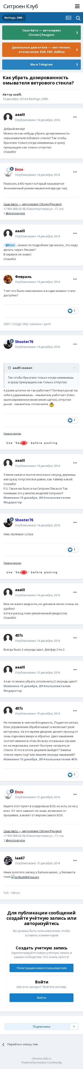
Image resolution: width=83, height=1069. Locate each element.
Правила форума (12, 433)
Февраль (23, 276)
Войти (41, 998)
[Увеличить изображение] (52, 404)
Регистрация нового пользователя (41, 968)
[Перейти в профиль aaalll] (8, 117)
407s (19, 635)
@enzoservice (15, 213)
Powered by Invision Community (41, 1062)
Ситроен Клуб (20, 6)
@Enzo (10, 245)
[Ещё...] (75, 117)
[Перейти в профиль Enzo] (8, 172)
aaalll (17, 94)
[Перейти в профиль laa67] (8, 860)
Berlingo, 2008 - (39, 99)
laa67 (20, 858)
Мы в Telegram (41, 64)
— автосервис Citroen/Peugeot (33, 204)
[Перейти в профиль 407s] (8, 638)
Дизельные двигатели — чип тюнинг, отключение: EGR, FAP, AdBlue (41, 49)
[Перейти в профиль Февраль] (8, 279)
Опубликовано (37, 120)
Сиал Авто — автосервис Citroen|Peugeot (41, 32)
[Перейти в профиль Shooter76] (8, 344)
